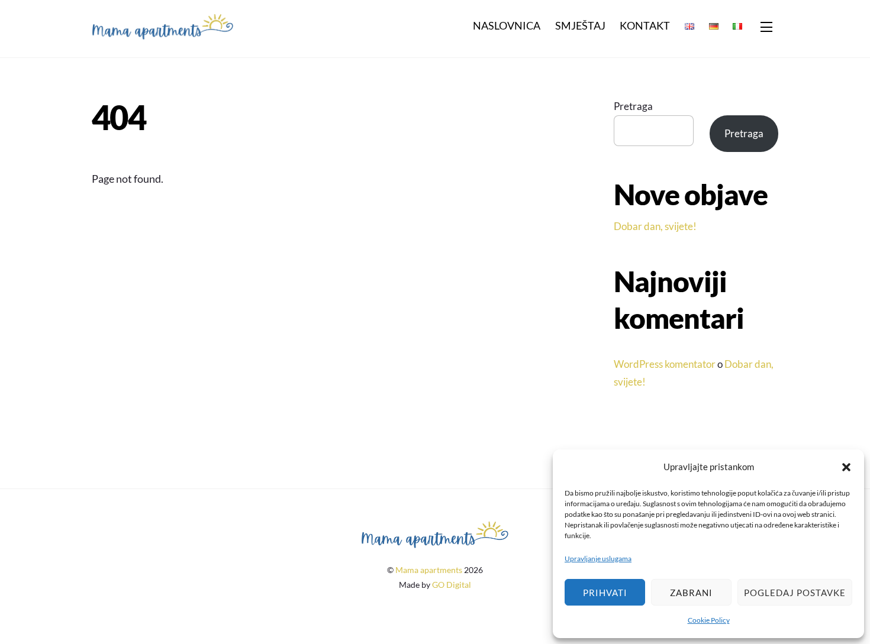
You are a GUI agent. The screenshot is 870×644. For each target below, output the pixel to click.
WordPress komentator (665, 364)
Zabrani (691, 592)
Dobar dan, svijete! (655, 226)
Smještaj (580, 25)
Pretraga (633, 106)
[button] (846, 467)
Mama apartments (428, 570)
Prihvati (605, 592)
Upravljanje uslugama (598, 558)
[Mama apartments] (163, 33)
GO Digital (451, 585)
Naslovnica (506, 25)
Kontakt (645, 25)
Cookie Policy (709, 620)
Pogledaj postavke (795, 592)
